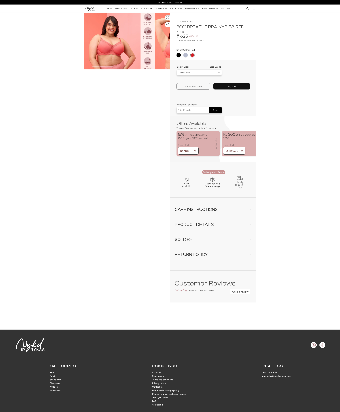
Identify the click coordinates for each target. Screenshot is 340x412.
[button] (109, 8)
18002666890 (269, 372)
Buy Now (232, 86)
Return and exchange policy (165, 390)
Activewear (55, 390)
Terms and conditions (162, 379)
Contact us (157, 386)
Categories (63, 366)
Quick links (164, 366)
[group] (112, 41)
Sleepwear (55, 383)
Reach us (272, 366)
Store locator (158, 376)
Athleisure (55, 386)
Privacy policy (159, 383)
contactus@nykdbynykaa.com (276, 376)
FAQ (154, 401)
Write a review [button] (239, 291)
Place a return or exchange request (169, 394)
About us (156, 372)
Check (215, 110)
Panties (53, 376)
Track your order (160, 397)
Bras (52, 372)
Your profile (157, 404)
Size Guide (215, 66)
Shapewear (55, 379)
